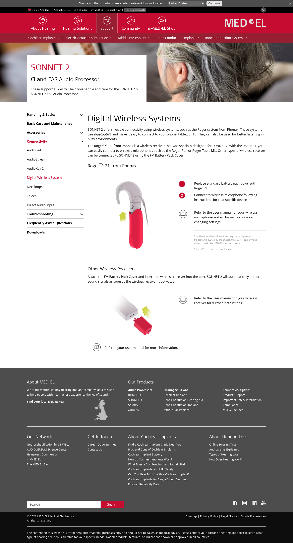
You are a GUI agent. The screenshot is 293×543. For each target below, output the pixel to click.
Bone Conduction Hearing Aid (183, 400)
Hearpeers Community (42, 454)
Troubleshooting (40, 214)
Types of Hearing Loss (223, 454)
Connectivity (37, 141)
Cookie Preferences (253, 516)
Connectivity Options (237, 390)
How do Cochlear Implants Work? (150, 459)
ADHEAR (133, 410)
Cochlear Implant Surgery (145, 454)
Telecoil (32, 196)
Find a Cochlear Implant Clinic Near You (154, 444)
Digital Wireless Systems (45, 177)
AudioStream (37, 159)
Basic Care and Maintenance (49, 123)
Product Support (234, 395)
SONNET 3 (135, 400)
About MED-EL (62, 10)
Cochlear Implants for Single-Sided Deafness (158, 479)
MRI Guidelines (233, 410)
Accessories (36, 132)
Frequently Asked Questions (49, 223)
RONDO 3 (134, 395)
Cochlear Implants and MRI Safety (150, 469)
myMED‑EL (97, 10)
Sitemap (191, 516)
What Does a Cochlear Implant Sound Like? (156, 464)
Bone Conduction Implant (181, 405)
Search (112, 504)
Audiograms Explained (224, 449)
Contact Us (95, 449)
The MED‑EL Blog (38, 464)
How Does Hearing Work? (226, 459)
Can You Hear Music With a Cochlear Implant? (158, 474)
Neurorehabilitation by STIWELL (48, 444)
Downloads (36, 232)
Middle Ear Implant (176, 410)
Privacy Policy (209, 516)
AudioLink (34, 150)
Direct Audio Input (40, 205)
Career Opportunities (102, 444)
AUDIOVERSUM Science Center (47, 449)
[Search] (263, 10)
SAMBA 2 (134, 405)
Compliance (231, 405)
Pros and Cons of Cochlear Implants (152, 449)
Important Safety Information (242, 400)
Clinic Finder (80, 10)
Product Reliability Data (143, 484)
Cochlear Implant (175, 395)
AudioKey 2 (35, 168)
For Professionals (135, 10)
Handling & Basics (41, 114)
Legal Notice (229, 516)
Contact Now (113, 10)
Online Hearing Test (222, 444)
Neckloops (35, 187)
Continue (214, 3)
